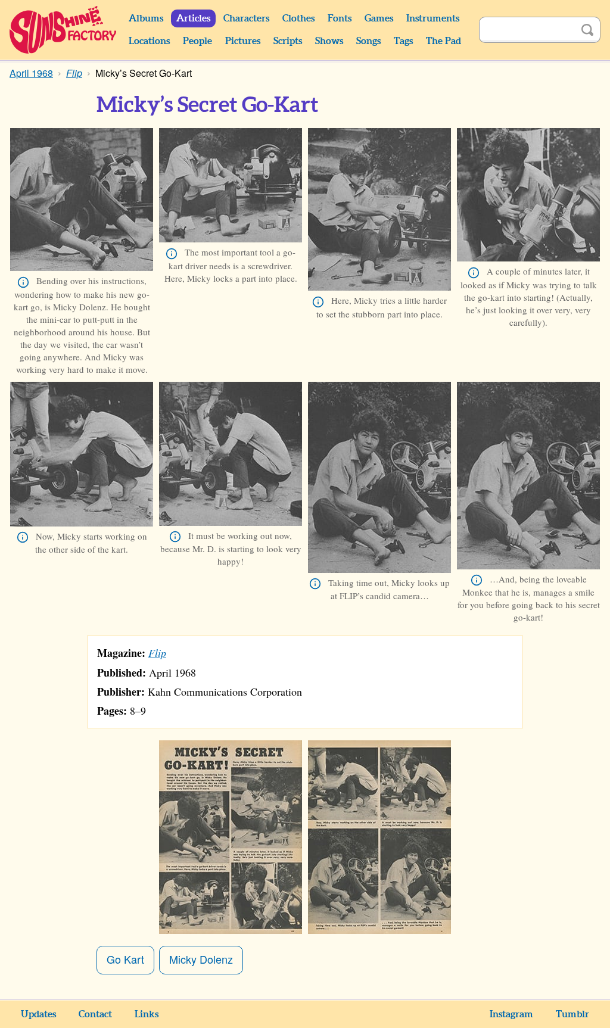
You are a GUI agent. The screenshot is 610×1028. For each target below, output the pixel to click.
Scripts (287, 41)
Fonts (339, 18)
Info (23, 282)
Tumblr (572, 1014)
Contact (95, 1014)
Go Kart (125, 959)
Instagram (511, 1014)
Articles (193, 18)
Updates (38, 1014)
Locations (149, 41)
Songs (368, 41)
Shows (329, 41)
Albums (146, 18)
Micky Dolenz (201, 959)
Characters (246, 18)
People (197, 41)
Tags (403, 41)
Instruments (432, 18)
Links (146, 1014)
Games (379, 18)
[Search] (587, 30)
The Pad (443, 41)
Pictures (242, 41)
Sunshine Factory (63, 30)
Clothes (298, 18)
